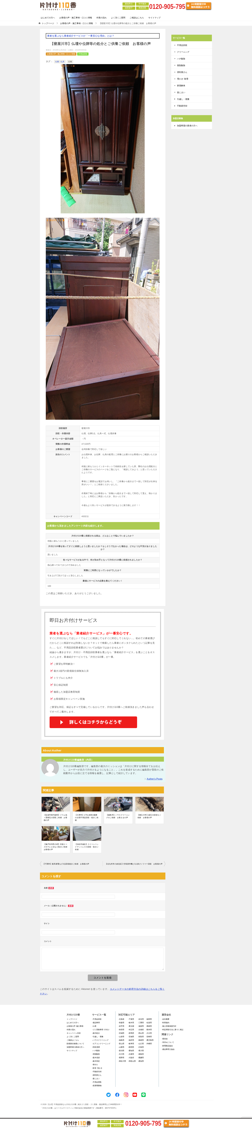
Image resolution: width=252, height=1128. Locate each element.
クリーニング (183, 52)
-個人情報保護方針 (169, 1026)
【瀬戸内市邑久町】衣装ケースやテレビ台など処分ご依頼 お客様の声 (56, 847)
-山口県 (141, 1044)
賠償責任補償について (75, 1044)
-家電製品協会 (167, 1046)
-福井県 (131, 1040)
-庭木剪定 (96, 1061)
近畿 (70, 62)
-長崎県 (149, 1026)
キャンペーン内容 (74, 1033)
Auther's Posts (154, 779)
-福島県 (121, 1040)
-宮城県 (121, 1033)
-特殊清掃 (96, 1047)
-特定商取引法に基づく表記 (172, 1030)
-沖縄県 (149, 1044)
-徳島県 (141, 1054)
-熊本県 (149, 1030)
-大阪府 (131, 1058)
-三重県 (141, 1023)
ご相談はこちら (137, 17)
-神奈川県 (122, 1061)
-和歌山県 (132, 1061)
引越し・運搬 (183, 99)
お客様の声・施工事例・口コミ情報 (75, 17)
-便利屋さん (97, 1075)
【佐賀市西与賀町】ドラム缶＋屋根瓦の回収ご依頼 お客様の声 (55, 817)
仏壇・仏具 (59, 62)
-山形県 (121, 1037)
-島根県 (141, 1040)
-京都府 (141, 1030)
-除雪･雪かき (97, 1068)
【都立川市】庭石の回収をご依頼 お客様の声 (149, 816)
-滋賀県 (141, 1026)
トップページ (72, 1019)
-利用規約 (165, 1023)
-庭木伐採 (96, 1058)
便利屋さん (182, 72)
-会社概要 (165, 1019)
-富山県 (121, 1044)
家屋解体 (181, 85)
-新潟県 (121, 1051)
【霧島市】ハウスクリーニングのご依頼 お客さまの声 (118, 816)
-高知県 (141, 1061)
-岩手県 (121, 1026)
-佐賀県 (149, 1023)
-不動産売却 (97, 1072)
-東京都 (131, 1026)
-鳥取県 (141, 1037)
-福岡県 (149, 1019)
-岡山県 (141, 1033)
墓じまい (181, 92)
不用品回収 (82, 54)
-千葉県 (131, 1019)
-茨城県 (131, 1037)
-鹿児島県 (150, 1040)
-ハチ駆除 (96, 1051)
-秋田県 (121, 1030)
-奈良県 (141, 1019)
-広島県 (141, 1047)
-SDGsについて (168, 1042)
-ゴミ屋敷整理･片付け (100, 1030)
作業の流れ (101, 17)
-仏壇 (94, 1026)
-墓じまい (96, 1079)
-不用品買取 (97, 1082)
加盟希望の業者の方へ (187, 125)
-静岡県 (131, 1047)
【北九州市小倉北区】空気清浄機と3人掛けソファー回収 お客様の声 (133, 864)
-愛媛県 (141, 1058)
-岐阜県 (131, 1044)
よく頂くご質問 (118, 17)
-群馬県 (131, 1033)
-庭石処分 (96, 1033)
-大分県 (149, 1033)
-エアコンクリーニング (101, 1044)
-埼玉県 (131, 1030)
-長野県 (121, 1058)
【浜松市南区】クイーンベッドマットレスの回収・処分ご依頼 (86, 847)
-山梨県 (121, 1047)
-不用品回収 (97, 1019)
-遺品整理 (96, 1023)
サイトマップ (154, 17)
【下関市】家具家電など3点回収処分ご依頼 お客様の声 (66, 864)
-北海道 (121, 1019)
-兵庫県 (131, 1054)
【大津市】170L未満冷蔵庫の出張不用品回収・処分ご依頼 (86, 817)
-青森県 (121, 1023)
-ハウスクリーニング (100, 1040)
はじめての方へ (48, 17)
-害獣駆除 (96, 1054)
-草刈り (95, 1065)
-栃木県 (131, 1023)
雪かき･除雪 (182, 79)
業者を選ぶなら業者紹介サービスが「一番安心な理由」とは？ (80, 36)
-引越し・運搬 (97, 1037)
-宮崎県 (149, 1037)
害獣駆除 (181, 65)
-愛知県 (131, 1051)
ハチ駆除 (181, 59)
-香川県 (141, 1051)
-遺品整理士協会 (168, 1049)
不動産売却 (182, 106)
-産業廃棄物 (97, 1086)
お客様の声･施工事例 (75, 1026)
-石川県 (121, 1054)
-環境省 (165, 1039)
